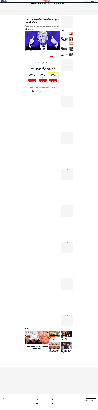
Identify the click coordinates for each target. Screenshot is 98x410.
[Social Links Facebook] (86, 401)
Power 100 (55, 3)
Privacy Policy (53, 87)
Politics (50, 3)
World (52, 400)
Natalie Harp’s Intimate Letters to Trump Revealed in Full (37, 347)
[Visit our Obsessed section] (6, 1)
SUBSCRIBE (92, 1)
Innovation (59, 3)
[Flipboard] (94, 401)
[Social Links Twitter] (88, 401)
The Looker (39, 3)
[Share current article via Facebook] (54, 29)
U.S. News (62, 3)
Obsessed (45, 3)
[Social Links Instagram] (89, 401)
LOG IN (96, 1)
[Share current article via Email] (57, 29)
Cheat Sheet (36, 3)
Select (32, 80)
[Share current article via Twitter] (56, 29)
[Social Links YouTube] (91, 401)
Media (42, 3)
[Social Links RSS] (92, 401)
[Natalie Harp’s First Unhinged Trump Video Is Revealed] (71, 40)
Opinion (53, 3)
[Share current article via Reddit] (59, 29)
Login (46, 84)
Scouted (65, 3)
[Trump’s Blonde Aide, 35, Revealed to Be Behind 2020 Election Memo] (71, 55)
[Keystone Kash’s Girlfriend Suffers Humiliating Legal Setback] (71, 50)
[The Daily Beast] (46, 1)
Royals (48, 3)
